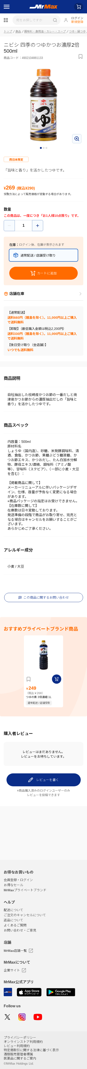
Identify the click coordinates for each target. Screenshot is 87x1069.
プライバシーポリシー (20, 1037)
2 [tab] (44, 148)
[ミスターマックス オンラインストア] (43, 7)
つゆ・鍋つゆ (77, 31)
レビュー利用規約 (17, 1046)
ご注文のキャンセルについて (25, 915)
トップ (8, 31)
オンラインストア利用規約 (23, 1041)
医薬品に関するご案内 (20, 1058)
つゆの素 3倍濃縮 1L (39, 697)
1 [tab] (41, 148)
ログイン (77, 18)
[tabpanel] (43, 105)
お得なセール (13, 885)
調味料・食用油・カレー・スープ (45, 31)
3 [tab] (46, 148)
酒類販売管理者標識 (18, 1054)
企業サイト (12, 970)
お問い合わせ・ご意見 (20, 930)
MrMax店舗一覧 (15, 951)
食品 (18, 31)
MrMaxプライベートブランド (25, 890)
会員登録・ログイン (18, 880)
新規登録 (77, 22)
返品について (13, 920)
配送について (13, 910)
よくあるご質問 (15, 925)
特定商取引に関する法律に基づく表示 (31, 1050)
